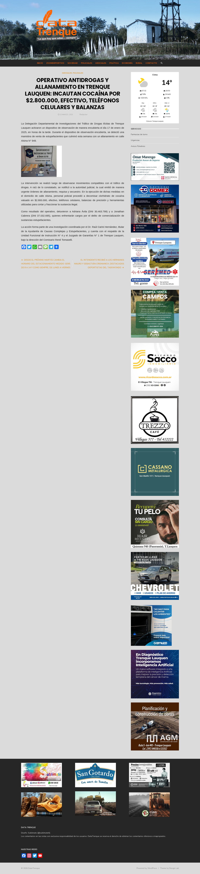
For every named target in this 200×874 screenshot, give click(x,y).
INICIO (40, 63)
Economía (127, 63)
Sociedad (72, 63)
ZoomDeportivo (55, 63)
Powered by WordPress (147, 868)
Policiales (86, 63)
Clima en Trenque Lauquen (155, 121)
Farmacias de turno (139, 134)
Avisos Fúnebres (138, 146)
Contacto (151, 63)
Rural (139, 63)
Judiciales (100, 63)
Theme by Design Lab (169, 868)
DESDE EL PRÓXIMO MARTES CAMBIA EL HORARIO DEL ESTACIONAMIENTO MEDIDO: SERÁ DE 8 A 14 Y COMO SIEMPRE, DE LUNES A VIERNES (45, 264)
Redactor (83, 114)
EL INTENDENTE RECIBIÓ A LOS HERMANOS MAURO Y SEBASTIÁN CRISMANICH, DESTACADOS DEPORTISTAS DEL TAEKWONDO (99, 264)
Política (114, 63)
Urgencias (135, 140)
